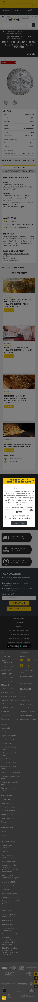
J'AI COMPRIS (19, 523)
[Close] (33, 481)
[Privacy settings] (4, 998)
